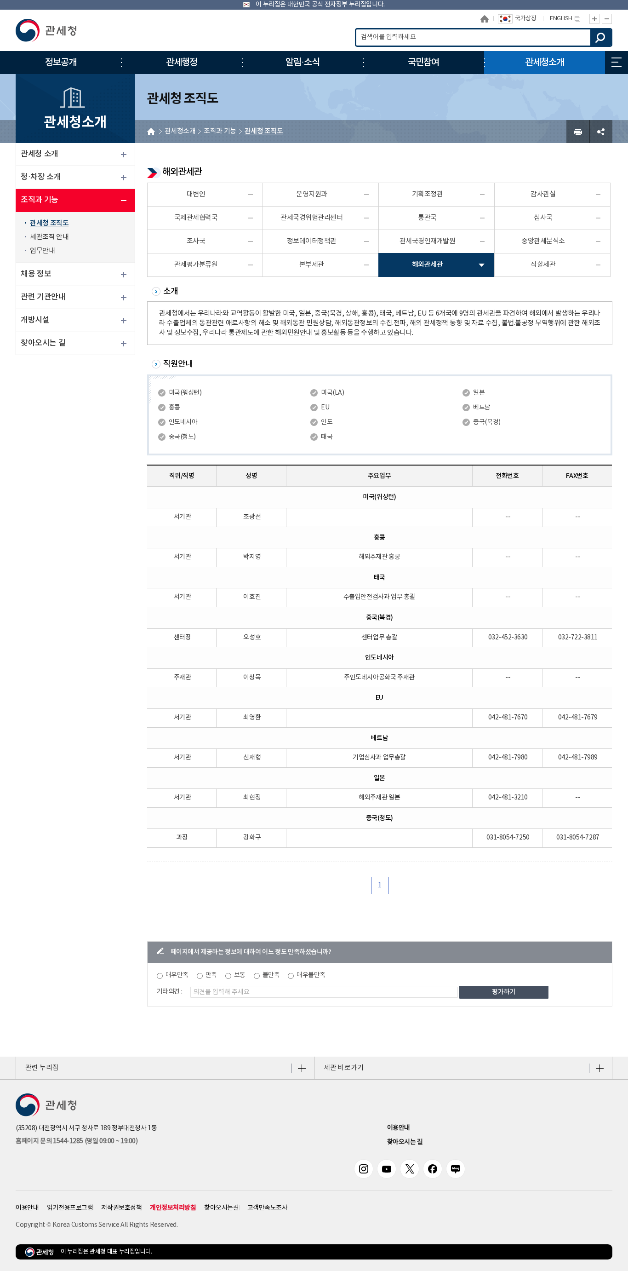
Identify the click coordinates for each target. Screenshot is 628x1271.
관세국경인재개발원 (428, 241)
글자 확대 (594, 19)
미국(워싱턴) (185, 393)
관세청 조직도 (49, 223)
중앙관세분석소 (543, 241)
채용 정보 (36, 274)
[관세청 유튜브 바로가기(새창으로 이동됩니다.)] (386, 1169)
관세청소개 (180, 131)
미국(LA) (332, 393)
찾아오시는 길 (43, 343)
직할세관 (543, 265)
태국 (326, 437)
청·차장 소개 (41, 177)
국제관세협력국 (196, 218)
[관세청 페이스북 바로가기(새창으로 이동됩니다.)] (432, 1169)
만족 (211, 975)
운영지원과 (311, 194)
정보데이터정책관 (312, 241)
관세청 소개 (39, 154)
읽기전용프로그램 (70, 1208)
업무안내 (42, 251)
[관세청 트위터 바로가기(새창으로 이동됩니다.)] (409, 1169)
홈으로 (484, 18)
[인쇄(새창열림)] (577, 131)
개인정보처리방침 (173, 1208)
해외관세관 (427, 265)
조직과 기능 (39, 200)
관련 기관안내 (43, 297)
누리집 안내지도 (616, 62)
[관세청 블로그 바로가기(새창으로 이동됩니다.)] (455, 1169)
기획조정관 (427, 194)
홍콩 (174, 407)
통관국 (427, 218)
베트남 (482, 407)
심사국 (543, 218)
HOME (151, 131)
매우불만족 (311, 975)
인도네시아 (183, 422)
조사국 (196, 241)
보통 (239, 975)
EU (325, 407)
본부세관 (311, 265)
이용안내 (398, 1128)
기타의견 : (170, 991)
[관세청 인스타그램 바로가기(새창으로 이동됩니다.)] (363, 1169)
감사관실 (543, 194)
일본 (479, 393)
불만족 (271, 975)
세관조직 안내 (49, 237)
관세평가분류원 (196, 265)
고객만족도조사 (267, 1208)
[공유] (600, 131)
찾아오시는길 (221, 1208)
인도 (326, 422)
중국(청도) (182, 437)
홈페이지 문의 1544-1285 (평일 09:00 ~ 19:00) (76, 1141)
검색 (600, 37)
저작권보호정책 (121, 1208)
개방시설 (35, 320)
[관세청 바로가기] (46, 30)
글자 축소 (607, 19)
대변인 (196, 194)
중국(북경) (486, 422)
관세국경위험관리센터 (311, 218)
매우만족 (177, 975)
